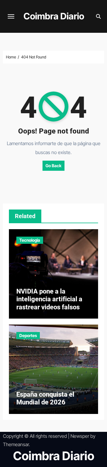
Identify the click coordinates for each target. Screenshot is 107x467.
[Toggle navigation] (11, 16)
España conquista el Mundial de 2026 (45, 398)
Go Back (53, 165)
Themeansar (16, 444)
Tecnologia (29, 240)
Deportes (28, 335)
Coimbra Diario (53, 16)
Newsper (79, 436)
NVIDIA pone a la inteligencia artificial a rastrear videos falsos (49, 299)
